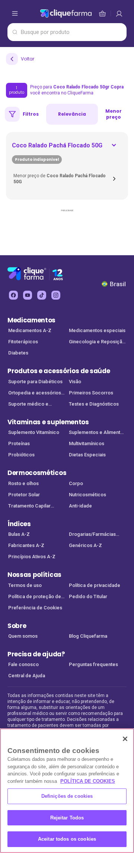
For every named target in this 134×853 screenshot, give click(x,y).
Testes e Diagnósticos (94, 404)
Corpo (76, 483)
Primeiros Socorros (91, 393)
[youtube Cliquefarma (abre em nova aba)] (28, 295)
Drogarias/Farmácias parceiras (92, 534)
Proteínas (19, 443)
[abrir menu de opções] (14, 13)
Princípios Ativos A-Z (31, 556)
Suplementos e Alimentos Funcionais (97, 433)
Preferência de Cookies (35, 607)
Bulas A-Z (19, 534)
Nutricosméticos (87, 494)
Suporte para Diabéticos (35, 381)
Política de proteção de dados (34, 597)
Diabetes (18, 353)
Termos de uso (25, 585)
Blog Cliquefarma (88, 636)
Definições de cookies (67, 796)
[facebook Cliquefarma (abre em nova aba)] (13, 295)
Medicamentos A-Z (29, 330)
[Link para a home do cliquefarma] (66, 13)
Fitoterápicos (23, 341)
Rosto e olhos (23, 483)
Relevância (72, 114)
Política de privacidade (94, 585)
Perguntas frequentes (93, 664)
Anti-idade (80, 506)
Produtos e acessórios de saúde (58, 371)
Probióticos (21, 454)
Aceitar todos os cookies (67, 839)
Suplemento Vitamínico (33, 432)
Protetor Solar (24, 494)
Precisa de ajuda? (36, 654)
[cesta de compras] (119, 13)
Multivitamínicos (86, 443)
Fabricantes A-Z (26, 545)
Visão (75, 381)
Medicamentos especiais (97, 330)
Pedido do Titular (88, 596)
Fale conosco (23, 664)
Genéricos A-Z (85, 545)
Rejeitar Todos (67, 818)
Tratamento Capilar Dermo (29, 506)
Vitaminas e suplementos (48, 422)
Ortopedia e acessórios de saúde (34, 393)
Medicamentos (31, 320)
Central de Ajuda (26, 675)
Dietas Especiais (87, 454)
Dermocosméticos (36, 473)
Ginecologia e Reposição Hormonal (97, 342)
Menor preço (113, 114)
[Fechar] (125, 739)
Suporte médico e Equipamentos (28, 404)
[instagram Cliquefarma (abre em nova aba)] (56, 295)
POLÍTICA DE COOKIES (87, 781)
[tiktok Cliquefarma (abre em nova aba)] (42, 295)
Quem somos (23, 636)
